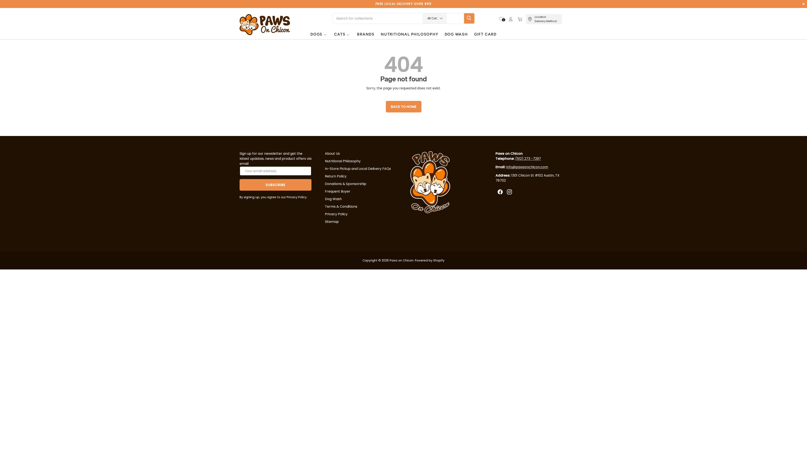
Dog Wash (333, 199)
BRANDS (365, 34)
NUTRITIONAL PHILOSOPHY (409, 34)
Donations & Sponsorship (345, 183)
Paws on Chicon (401, 260)
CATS (339, 34)
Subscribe (275, 184)
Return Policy (336, 176)
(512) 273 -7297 (528, 158)
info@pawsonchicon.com (527, 167)
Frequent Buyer (337, 191)
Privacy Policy (336, 214)
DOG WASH (456, 34)
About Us (332, 153)
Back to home (403, 106)
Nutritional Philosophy (343, 161)
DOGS (316, 34)
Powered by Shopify (429, 260)
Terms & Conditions (341, 206)
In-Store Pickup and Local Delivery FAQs (358, 168)
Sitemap (332, 221)
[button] (520, 19)
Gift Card (485, 34)
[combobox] (403, 18)
